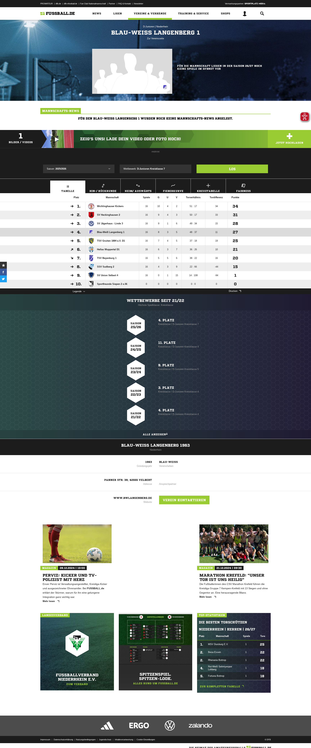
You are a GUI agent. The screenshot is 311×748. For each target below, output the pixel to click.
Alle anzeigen (154, 434)
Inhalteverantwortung (124, 739)
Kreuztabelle (208, 191)
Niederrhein (162, 26)
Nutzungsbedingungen (86, 739)
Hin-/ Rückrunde (102, 191)
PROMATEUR (46, 4)
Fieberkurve (173, 191)
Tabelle (67, 191)
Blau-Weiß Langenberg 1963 (155, 445)
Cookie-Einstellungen (146, 739)
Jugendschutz (105, 739)
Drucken (233, 291)
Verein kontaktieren (184, 500)
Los (232, 168)
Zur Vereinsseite (155, 38)
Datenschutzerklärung (63, 739)
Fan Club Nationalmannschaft (93, 4)
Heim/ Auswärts (138, 191)
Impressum (45, 739)
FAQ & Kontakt (124, 4)
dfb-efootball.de (70, 4)
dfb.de (58, 4)
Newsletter (138, 4)
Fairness (243, 191)
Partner (112, 4)
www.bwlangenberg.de (132, 498)
